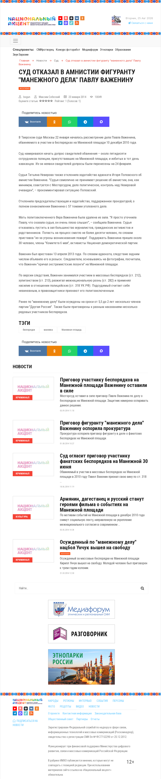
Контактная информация (77, 713)
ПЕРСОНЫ (118, 700)
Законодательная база (108, 713)
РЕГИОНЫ (68, 700)
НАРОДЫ (53, 700)
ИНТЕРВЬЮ (85, 700)
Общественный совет (60, 719)
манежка (48, 329)
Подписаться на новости (25, 723)
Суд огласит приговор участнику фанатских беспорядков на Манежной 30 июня (104, 461)
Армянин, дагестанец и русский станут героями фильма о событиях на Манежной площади (102, 504)
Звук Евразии (20, 54)
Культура (22, 516)
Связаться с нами (142, 22)
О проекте (54, 713)
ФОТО (51, 706)
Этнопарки (106, 49)
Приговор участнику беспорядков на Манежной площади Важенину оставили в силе (103, 385)
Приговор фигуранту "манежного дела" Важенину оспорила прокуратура (102, 425)
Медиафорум (90, 49)
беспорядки (29, 329)
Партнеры (82, 719)
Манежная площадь (71, 329)
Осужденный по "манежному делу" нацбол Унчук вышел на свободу (98, 544)
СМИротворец (45, 49)
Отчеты (95, 719)
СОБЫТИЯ (102, 700)
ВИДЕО (80, 706)
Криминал (22, 397)
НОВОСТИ (94, 706)
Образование (123, 49)
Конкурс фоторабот (68, 49)
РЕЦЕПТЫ (65, 706)
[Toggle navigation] (15, 41)
